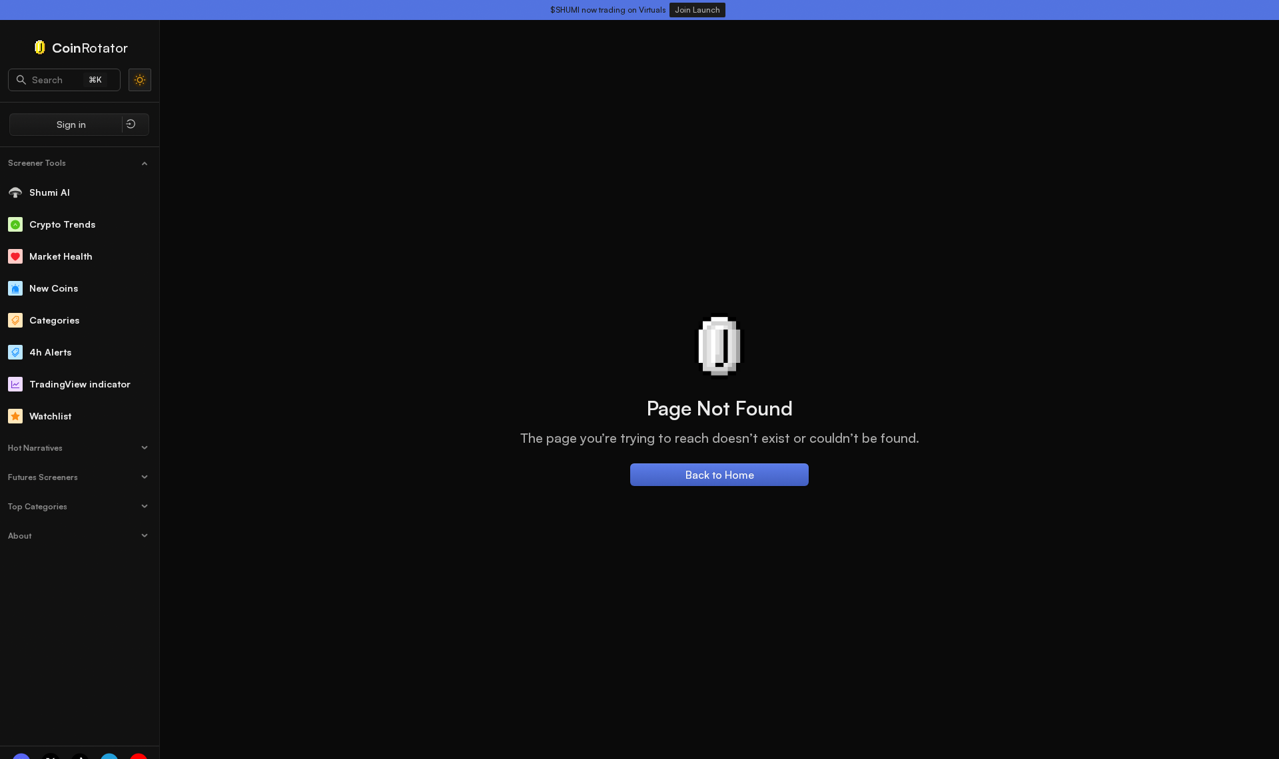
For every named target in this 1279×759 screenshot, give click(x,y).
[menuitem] (80, 163)
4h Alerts (50, 352)
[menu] (79, 348)
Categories (54, 320)
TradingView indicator (80, 383)
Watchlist (50, 415)
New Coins (53, 288)
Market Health (61, 256)
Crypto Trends (62, 224)
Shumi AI (49, 192)
